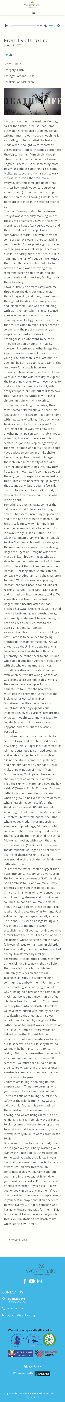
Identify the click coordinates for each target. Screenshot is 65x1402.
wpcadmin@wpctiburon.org (21, 1315)
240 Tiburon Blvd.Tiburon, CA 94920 (16, 1300)
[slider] (23, 25)
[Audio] (6, 54)
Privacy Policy (33, 1366)
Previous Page (18, 1239)
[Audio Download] (10, 54)
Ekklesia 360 (32, 1397)
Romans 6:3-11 (25, 76)
